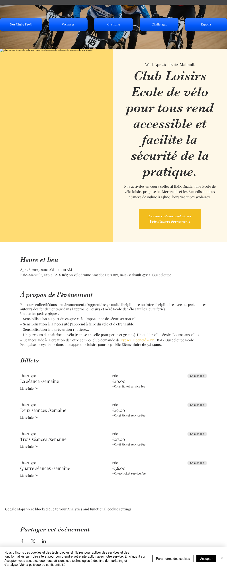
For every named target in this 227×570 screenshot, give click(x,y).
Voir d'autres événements (170, 222)
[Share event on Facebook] (22, 541)
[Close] (221, 558)
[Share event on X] (33, 541)
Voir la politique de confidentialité (42, 564)
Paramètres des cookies (173, 558)
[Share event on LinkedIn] (44, 541)
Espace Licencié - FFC (138, 340)
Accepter (206, 558)
